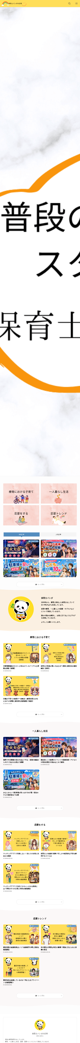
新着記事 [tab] (21, 534)
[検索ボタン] (69, 3)
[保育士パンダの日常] (14, 3)
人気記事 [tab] (58, 534)
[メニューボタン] (76, 3)
